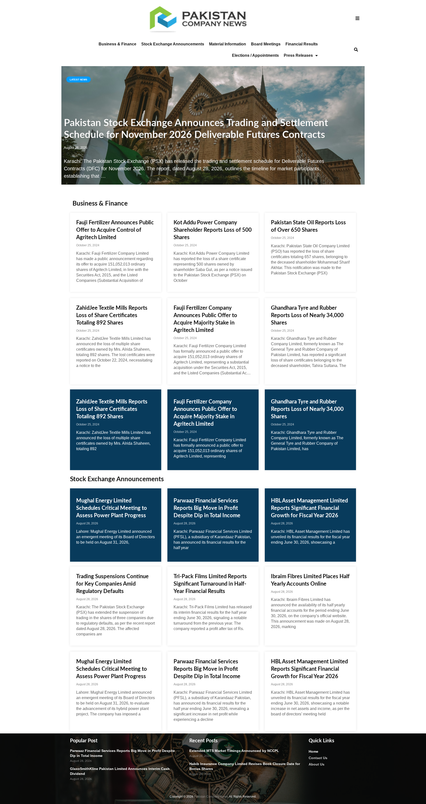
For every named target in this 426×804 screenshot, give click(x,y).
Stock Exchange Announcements (172, 44)
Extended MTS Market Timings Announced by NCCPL (234, 751)
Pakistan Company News (211, 796)
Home (313, 751)
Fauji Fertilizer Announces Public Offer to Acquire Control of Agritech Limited (115, 230)
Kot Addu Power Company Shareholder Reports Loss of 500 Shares (213, 230)
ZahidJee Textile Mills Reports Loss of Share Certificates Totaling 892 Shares (111, 315)
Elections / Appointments (255, 55)
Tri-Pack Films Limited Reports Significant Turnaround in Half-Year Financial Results (210, 584)
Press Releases (298, 55)
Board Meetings (266, 44)
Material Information (227, 44)
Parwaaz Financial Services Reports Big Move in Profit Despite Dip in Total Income (207, 508)
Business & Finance (117, 44)
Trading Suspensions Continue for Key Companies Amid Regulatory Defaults (112, 584)
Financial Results (301, 44)
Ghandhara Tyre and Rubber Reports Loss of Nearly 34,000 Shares (307, 315)
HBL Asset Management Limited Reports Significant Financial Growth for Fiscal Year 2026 (309, 508)
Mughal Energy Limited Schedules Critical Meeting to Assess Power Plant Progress (111, 508)
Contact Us (318, 758)
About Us (316, 764)
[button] (355, 50)
